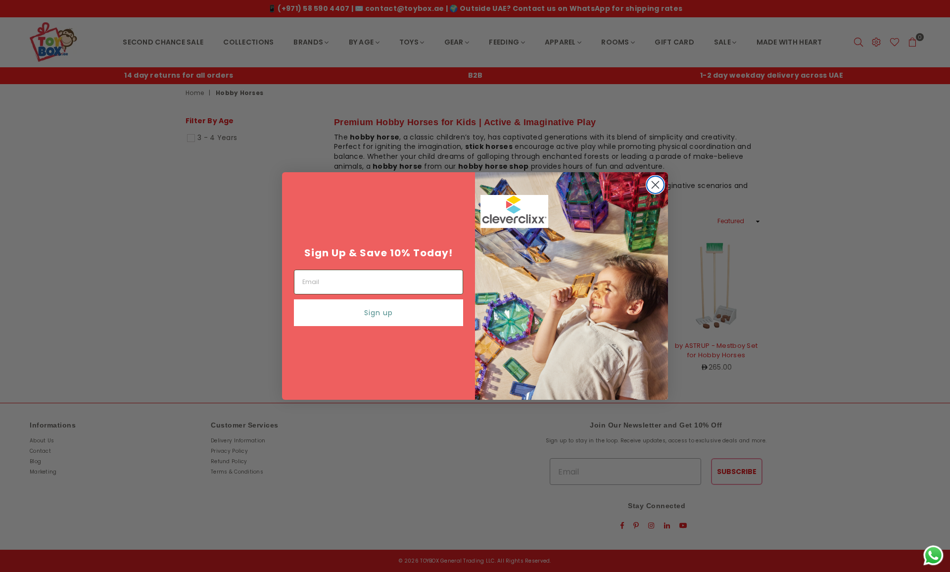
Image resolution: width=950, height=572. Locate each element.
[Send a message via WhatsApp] (933, 555)
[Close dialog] (655, 184)
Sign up (378, 313)
